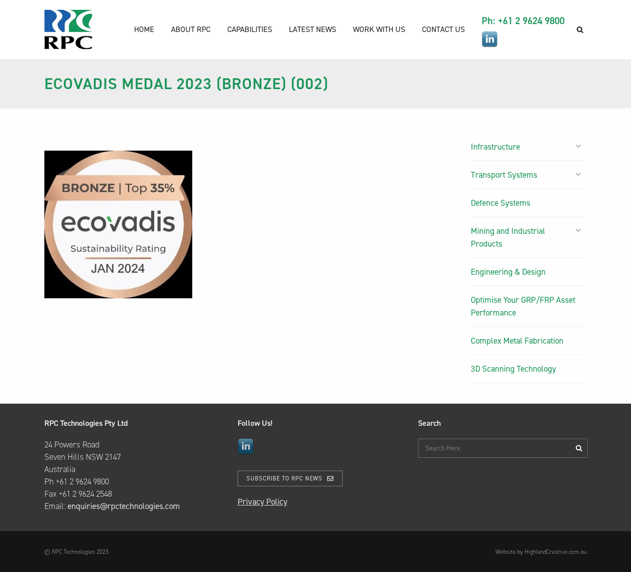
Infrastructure (495, 146)
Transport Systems (504, 174)
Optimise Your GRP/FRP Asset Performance (523, 306)
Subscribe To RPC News (284, 478)
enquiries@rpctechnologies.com (124, 506)
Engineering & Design (508, 271)
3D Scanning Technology (513, 368)
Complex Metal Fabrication (517, 340)
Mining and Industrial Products (508, 237)
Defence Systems (500, 202)
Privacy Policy (262, 501)
